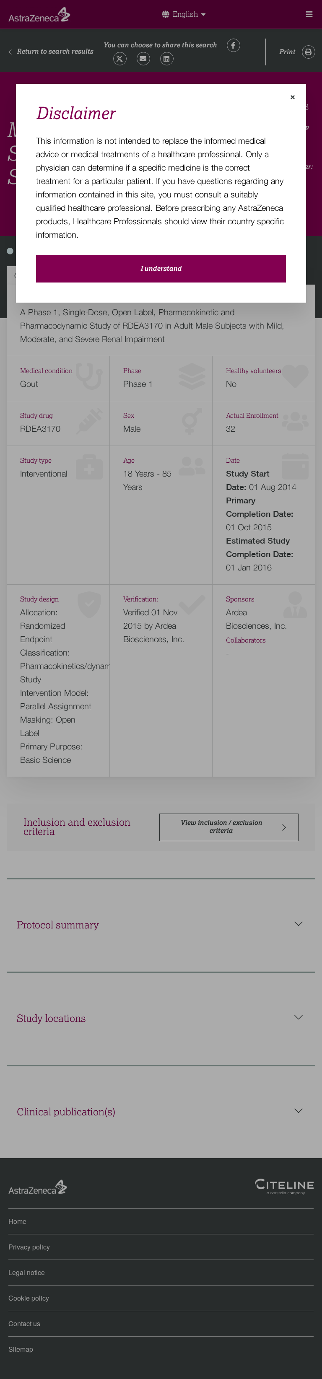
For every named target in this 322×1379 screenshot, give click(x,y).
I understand (161, 268)
